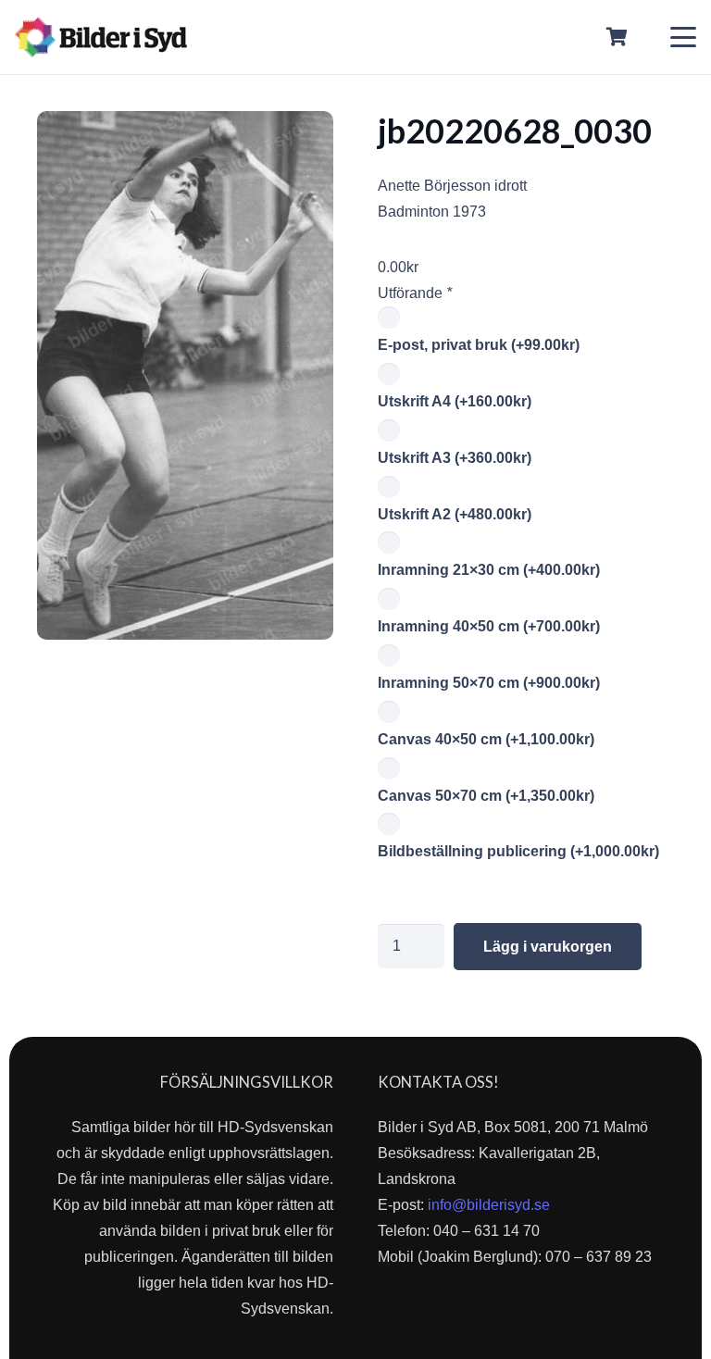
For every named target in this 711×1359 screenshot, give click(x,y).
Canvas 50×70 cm (486, 796)
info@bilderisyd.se (489, 1205)
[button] (683, 37)
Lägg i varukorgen (547, 946)
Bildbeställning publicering (518, 851)
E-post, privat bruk (479, 345)
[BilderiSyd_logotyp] (101, 37)
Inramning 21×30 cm (489, 570)
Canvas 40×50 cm (486, 739)
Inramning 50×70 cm (489, 683)
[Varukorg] (617, 37)
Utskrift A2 (454, 514)
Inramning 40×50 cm (489, 626)
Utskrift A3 (454, 458)
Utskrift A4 (454, 401)
